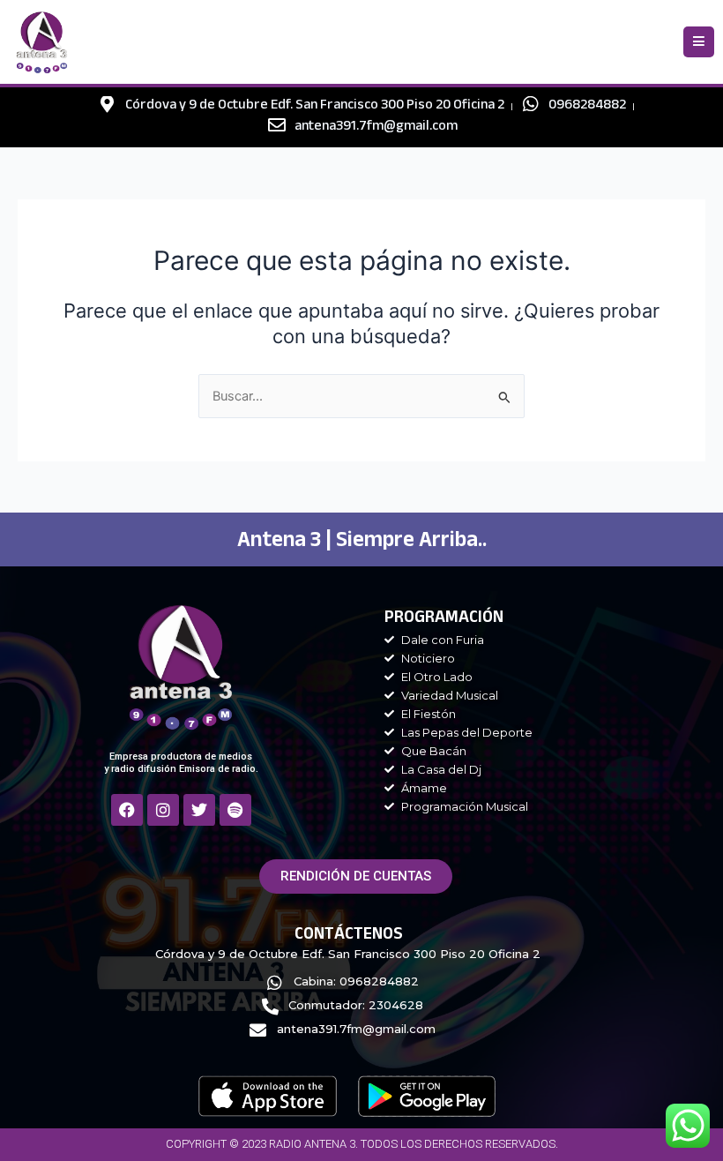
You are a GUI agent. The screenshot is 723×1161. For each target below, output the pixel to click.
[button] (698, 41)
